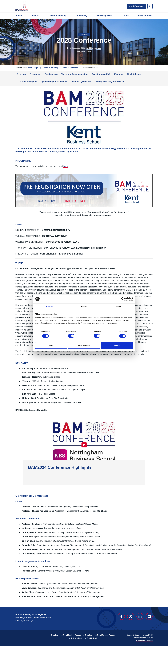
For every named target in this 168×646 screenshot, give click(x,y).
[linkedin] (139, 616)
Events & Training (57, 16)
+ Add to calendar (93, 48)
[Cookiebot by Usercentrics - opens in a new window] (123, 299)
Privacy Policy (77, 638)
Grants (125, 16)
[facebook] (121, 616)
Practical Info (51, 74)
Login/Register (136, 6)
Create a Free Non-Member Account (66, 635)
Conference (84, 35)
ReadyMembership (144, 640)
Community (81, 16)
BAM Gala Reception (27, 82)
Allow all (116, 345)
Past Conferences (70, 68)
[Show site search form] (150, 6)
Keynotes (118, 74)
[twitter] (130, 616)
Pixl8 (150, 635)
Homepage (33, 68)
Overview (21, 74)
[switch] (71, 336)
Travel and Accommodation (74, 74)
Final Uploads (134, 74)
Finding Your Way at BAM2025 (109, 82)
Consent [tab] (49, 306)
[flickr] (149, 616)
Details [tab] (84, 306)
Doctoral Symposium (81, 82)
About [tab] (118, 306)
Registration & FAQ (101, 74)
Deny (51, 345)
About (19, 16)
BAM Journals (145, 16)
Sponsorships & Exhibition (54, 82)
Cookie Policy (93, 638)
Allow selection (84, 345)
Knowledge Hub (104, 16)
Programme (35, 74)
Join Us (35, 16)
